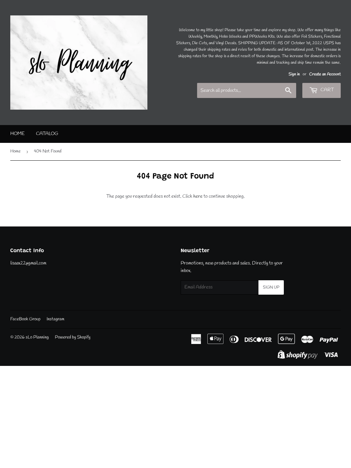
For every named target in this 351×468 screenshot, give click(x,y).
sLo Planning (37, 337)
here (198, 196)
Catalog (47, 134)
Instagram (55, 319)
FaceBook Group (25, 319)
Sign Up (271, 287)
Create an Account (325, 74)
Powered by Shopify (72, 337)
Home (17, 134)
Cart (326, 90)
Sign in (294, 74)
